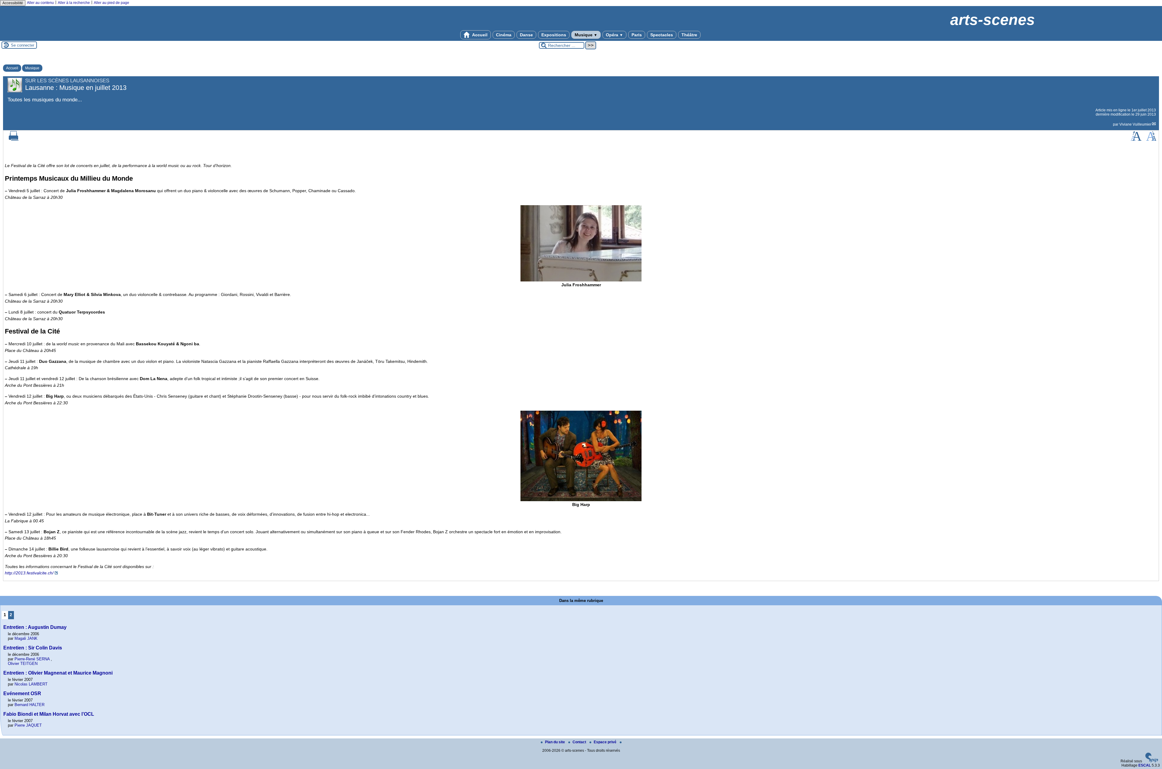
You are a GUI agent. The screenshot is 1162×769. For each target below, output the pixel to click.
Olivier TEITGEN (23, 663)
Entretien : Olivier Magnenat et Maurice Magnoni (58, 672)
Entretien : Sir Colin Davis (32, 647)
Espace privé (605, 742)
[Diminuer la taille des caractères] (1151, 139)
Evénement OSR (22, 693)
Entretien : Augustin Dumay (35, 627)
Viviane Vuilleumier (1135, 124)
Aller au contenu (40, 3)
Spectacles (661, 34)
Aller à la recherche (74, 3)
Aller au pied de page (111, 3)
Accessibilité (12, 3)
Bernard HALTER (29, 704)
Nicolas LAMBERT (31, 684)
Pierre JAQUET (28, 725)
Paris (637, 34)
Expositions (553, 34)
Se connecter (22, 45)
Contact (580, 742)
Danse (526, 34)
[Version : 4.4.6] (1151, 761)
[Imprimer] (13, 139)
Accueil (479, 34)
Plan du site (555, 742)
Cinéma (503, 34)
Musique (586, 34)
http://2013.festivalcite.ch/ (29, 572)
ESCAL (1144, 765)
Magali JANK (26, 638)
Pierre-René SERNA (32, 659)
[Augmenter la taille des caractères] (1136, 139)
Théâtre (689, 34)
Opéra (614, 34)
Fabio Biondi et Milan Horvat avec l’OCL (48, 714)
